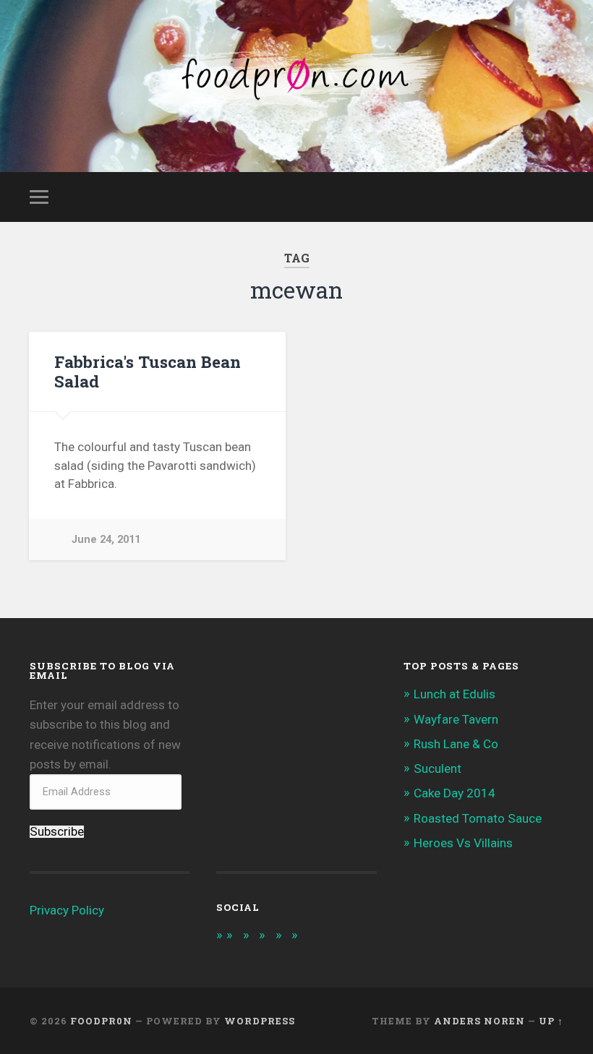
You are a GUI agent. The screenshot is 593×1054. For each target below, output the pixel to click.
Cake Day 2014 (454, 793)
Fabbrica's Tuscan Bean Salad (147, 371)
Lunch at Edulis (454, 694)
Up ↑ (551, 1021)
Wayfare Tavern (456, 719)
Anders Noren (479, 1021)
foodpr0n (101, 1021)
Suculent (437, 768)
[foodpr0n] (296, 86)
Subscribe (57, 832)
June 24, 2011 (106, 540)
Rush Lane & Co (456, 744)
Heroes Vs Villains (463, 843)
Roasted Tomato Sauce (478, 818)
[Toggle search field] (554, 196)
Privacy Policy (67, 910)
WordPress (259, 1021)
